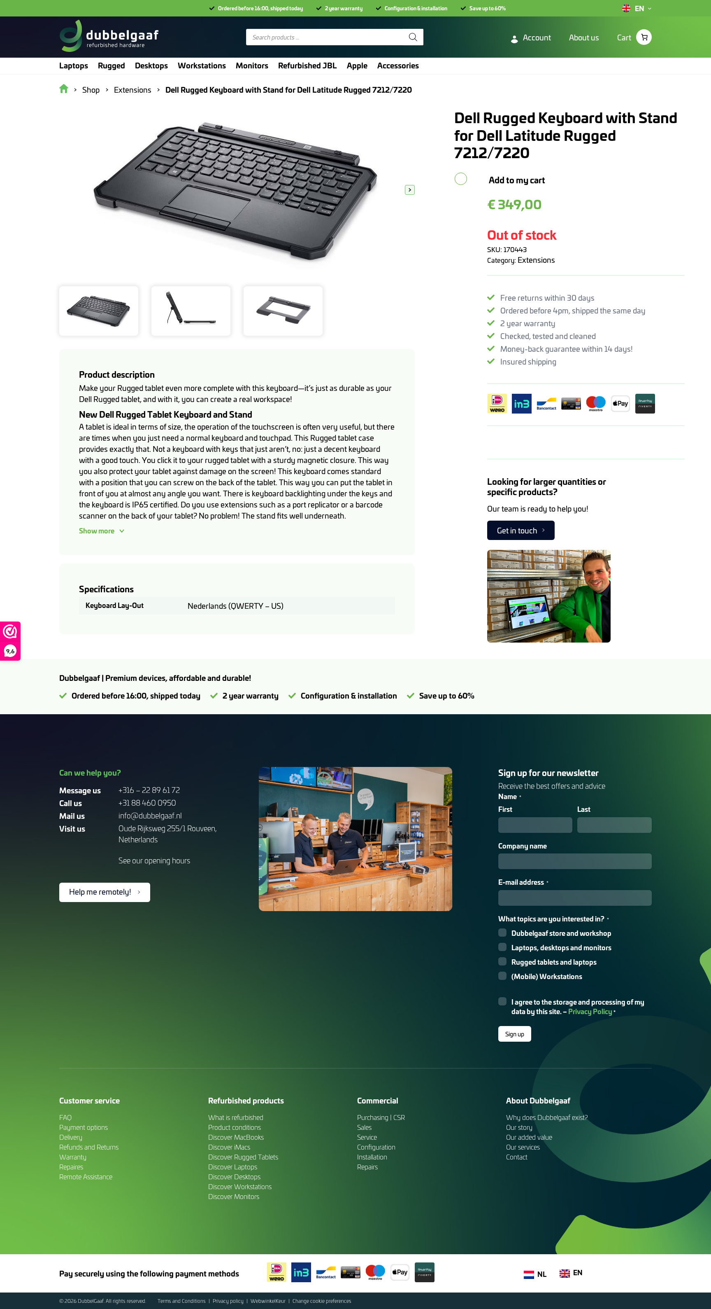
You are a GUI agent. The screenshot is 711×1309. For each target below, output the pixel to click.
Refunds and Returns (88, 1147)
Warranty (72, 1156)
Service (367, 1137)
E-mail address (523, 882)
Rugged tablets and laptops (554, 962)
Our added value (529, 1137)
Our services (523, 1147)
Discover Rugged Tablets (243, 1156)
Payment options (83, 1127)
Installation (372, 1156)
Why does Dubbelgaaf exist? (547, 1117)
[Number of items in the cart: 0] (644, 37)
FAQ (65, 1117)
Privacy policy (229, 1300)
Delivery (70, 1137)
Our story (519, 1127)
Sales (364, 1127)
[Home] (108, 37)
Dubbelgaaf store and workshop (561, 933)
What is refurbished (235, 1117)
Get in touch (517, 530)
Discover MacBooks (236, 1137)
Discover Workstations (240, 1186)
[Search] (413, 37)
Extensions (536, 260)
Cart (624, 37)
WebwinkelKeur (269, 1300)
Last (583, 809)
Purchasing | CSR (381, 1117)
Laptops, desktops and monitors (561, 947)
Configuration (376, 1147)
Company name (522, 846)
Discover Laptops (232, 1166)
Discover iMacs (229, 1147)
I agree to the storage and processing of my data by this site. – (577, 1006)
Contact (516, 1156)
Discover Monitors (233, 1196)
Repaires (71, 1166)
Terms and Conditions (182, 1300)
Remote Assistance (85, 1176)
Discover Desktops (234, 1176)
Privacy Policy (590, 1011)
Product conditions (234, 1127)
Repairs (367, 1166)
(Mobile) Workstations (546, 976)
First (505, 809)
